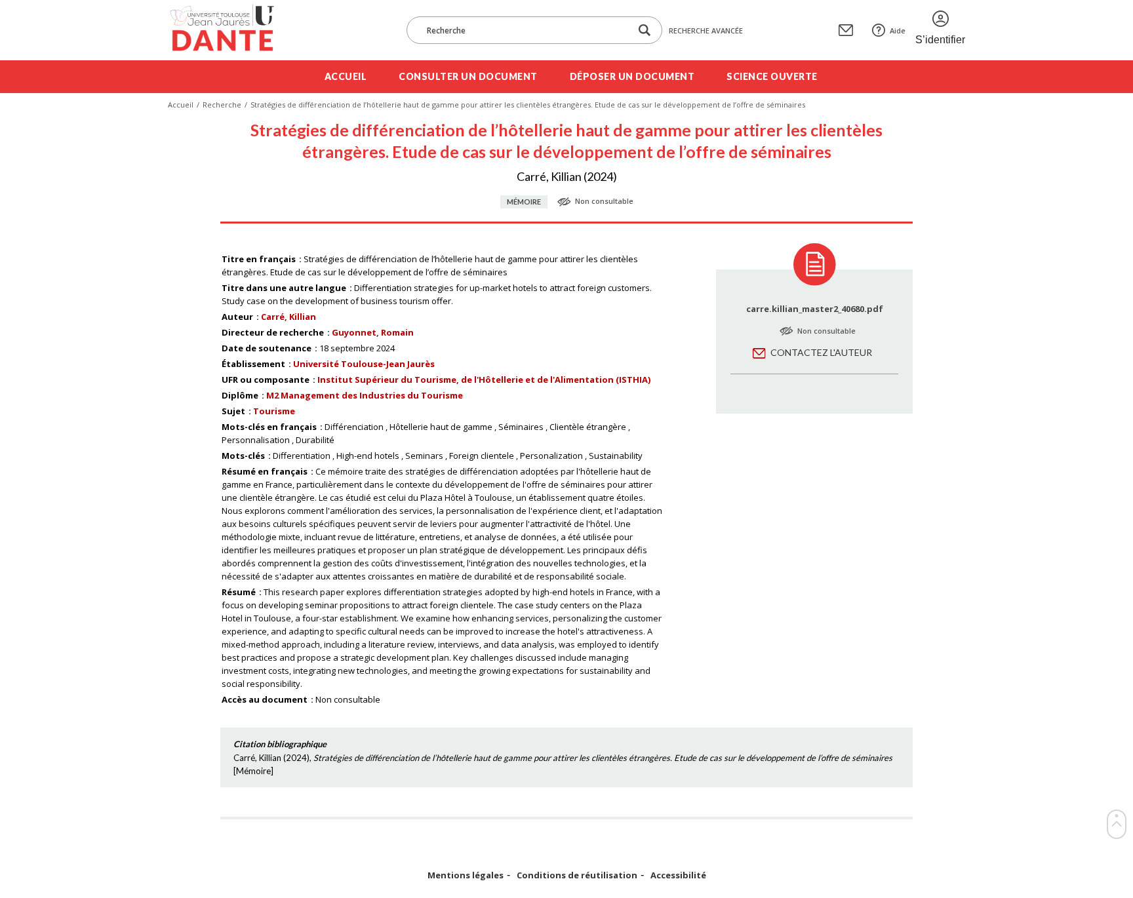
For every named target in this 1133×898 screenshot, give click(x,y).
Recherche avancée (706, 30)
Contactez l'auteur (821, 352)
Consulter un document (468, 76)
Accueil (346, 76)
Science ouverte (772, 76)
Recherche (222, 104)
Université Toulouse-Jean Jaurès (364, 364)
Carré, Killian (288, 316)
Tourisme (274, 411)
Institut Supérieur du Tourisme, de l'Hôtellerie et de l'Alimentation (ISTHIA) (483, 379)
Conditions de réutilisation (577, 875)
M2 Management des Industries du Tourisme (364, 395)
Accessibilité (678, 875)
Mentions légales (465, 875)
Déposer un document (632, 76)
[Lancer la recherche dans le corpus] (644, 30)
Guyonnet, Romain (373, 332)
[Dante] (230, 30)
